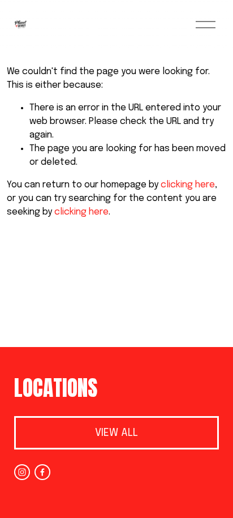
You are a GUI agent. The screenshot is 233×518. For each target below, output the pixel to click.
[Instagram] (22, 472)
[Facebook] (42, 472)
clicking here (188, 185)
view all (116, 432)
